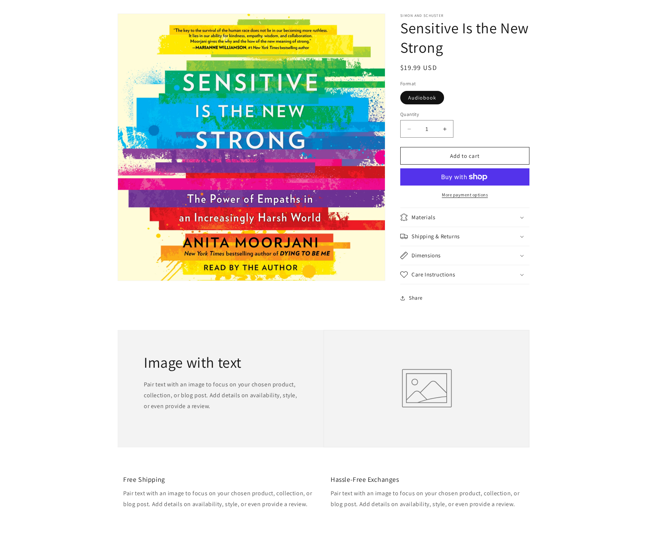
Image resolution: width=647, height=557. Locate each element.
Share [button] (416, 297)
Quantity (409, 114)
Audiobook (422, 97)
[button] (464, 217)
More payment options (465, 195)
